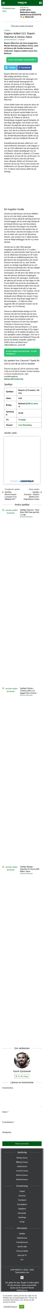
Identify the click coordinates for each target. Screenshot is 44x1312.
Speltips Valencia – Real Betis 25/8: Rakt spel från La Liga (29, 512)
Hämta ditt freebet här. (14, 379)
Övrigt (22, 1222)
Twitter (12, 67)
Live (20, 425)
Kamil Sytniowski (11, 39)
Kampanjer (22, 1213)
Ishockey (22, 1196)
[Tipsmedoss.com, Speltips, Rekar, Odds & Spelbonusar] (22, 3)
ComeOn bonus (22, 1171)
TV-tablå (22, 420)
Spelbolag (24, 7)
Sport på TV (22, 1255)
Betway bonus (22, 1158)
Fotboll (7, 30)
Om (22, 1260)
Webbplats (6, 1132)
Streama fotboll (22, 1251)
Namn (5, 1112)
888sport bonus (22, 1162)
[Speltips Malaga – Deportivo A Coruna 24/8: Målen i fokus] (10, 954)
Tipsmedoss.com (22, 1272)
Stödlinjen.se (22, 1290)
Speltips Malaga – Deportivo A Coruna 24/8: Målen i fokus (29, 869)
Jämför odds (22, 1247)
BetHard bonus (22, 1179)
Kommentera (7, 1088)
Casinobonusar (22, 1242)
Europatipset (22, 1204)
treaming (28, 425)
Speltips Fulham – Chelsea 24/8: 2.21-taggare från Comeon (28, 690)
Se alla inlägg (23, 1076)
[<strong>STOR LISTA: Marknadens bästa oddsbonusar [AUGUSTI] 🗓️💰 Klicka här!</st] (10, 13)
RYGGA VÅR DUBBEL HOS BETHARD (21, 60)
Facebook (26, 67)
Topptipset (22, 1209)
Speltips (22, 1234)
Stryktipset (22, 1200)
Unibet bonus (22, 1166)
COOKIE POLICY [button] (10, 1307)
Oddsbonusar (22, 1238)
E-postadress (8, 1122)
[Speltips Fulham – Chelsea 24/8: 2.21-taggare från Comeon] (10, 775)
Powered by (14, 481)
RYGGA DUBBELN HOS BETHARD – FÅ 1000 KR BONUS (21, 352)
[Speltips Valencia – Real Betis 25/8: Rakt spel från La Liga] (10, 597)
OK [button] (22, 1307)
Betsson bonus (22, 1175)
